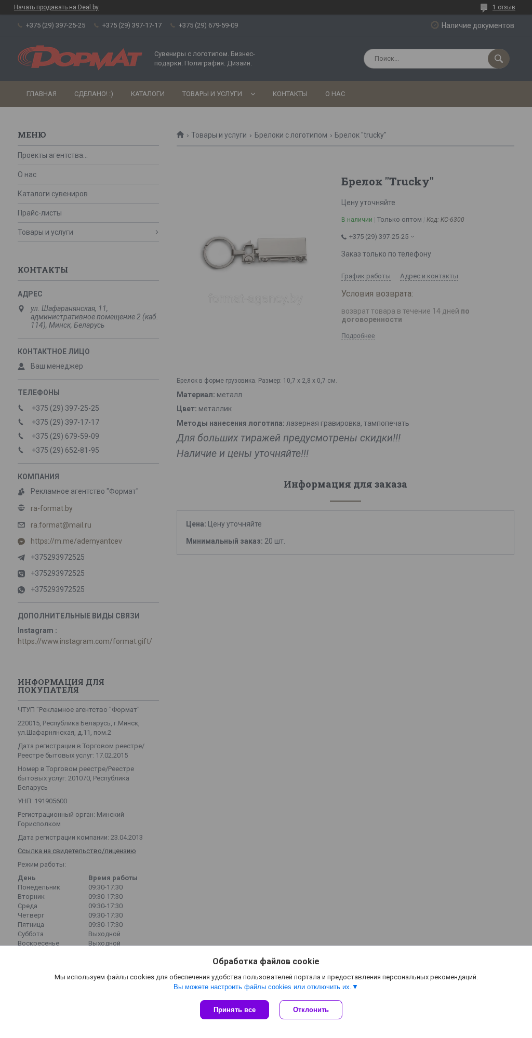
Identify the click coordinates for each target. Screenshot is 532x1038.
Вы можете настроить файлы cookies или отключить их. (263, 987)
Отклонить (311, 1010)
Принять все (235, 1010)
